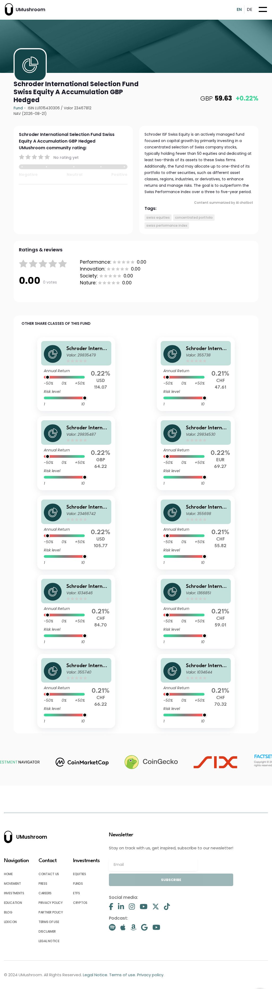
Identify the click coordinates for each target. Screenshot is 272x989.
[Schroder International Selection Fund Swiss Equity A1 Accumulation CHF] (196, 612)
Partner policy (51, 912)
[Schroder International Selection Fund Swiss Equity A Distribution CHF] (196, 533)
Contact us (49, 874)
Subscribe (171, 879)
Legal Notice (49, 941)
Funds (78, 883)
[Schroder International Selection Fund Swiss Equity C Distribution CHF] (76, 691)
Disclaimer (47, 931)
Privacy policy (51, 902)
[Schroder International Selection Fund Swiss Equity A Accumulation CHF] (196, 691)
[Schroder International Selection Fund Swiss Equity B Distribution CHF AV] (196, 374)
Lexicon (10, 922)
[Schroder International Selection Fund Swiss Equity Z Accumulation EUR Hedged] (196, 453)
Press (43, 883)
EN (239, 9)
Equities (79, 874)
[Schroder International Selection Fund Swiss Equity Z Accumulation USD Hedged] (76, 374)
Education (13, 902)
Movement (12, 883)
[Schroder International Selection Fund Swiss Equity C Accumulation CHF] (76, 612)
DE (249, 9)
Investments (14, 893)
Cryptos (80, 902)
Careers (45, 893)
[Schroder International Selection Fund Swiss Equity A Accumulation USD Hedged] (76, 533)
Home (8, 874)
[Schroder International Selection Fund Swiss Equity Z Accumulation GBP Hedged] (76, 453)
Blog (8, 912)
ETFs (76, 893)
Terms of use (49, 922)
